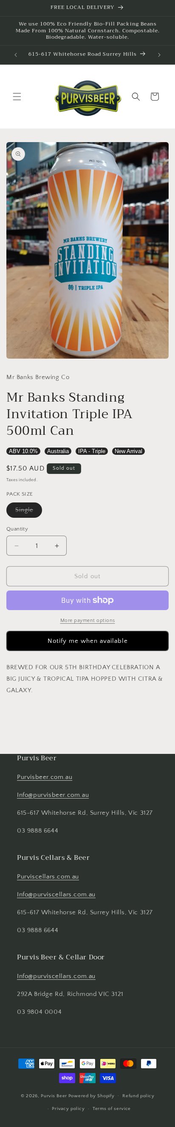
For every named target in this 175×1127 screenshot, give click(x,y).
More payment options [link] (87, 620)
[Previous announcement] (15, 55)
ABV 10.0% (23, 451)
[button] (17, 96)
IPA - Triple (91, 451)
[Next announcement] (159, 55)
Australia (58, 451)
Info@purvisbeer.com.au (53, 795)
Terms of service (112, 1108)
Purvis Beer (54, 1095)
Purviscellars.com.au (48, 876)
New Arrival (128, 451)
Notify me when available (88, 641)
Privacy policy (68, 1108)
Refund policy (138, 1095)
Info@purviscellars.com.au (56, 894)
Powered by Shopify (91, 1095)
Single (28, 512)
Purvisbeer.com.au (44, 777)
